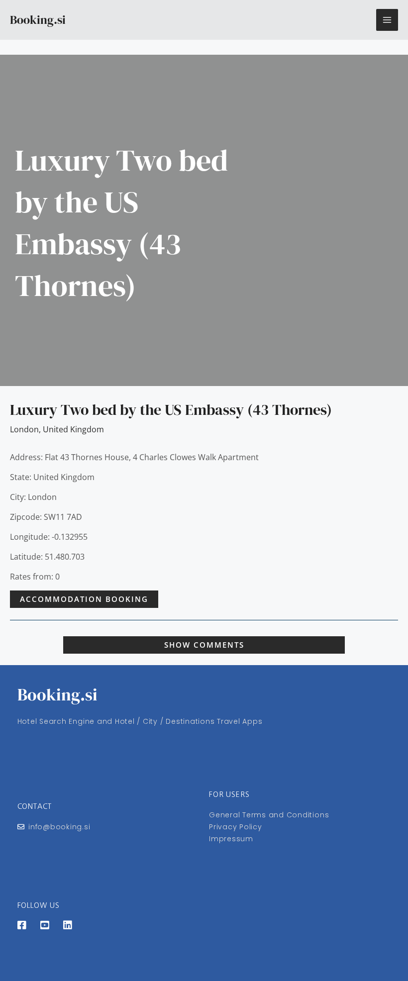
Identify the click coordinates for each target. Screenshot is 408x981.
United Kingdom (73, 429)
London (24, 429)
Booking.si (38, 19)
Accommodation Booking (84, 599)
